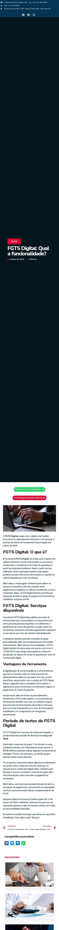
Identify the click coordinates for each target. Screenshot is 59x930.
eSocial (34, 578)
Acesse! (35, 817)
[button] (14, 241)
